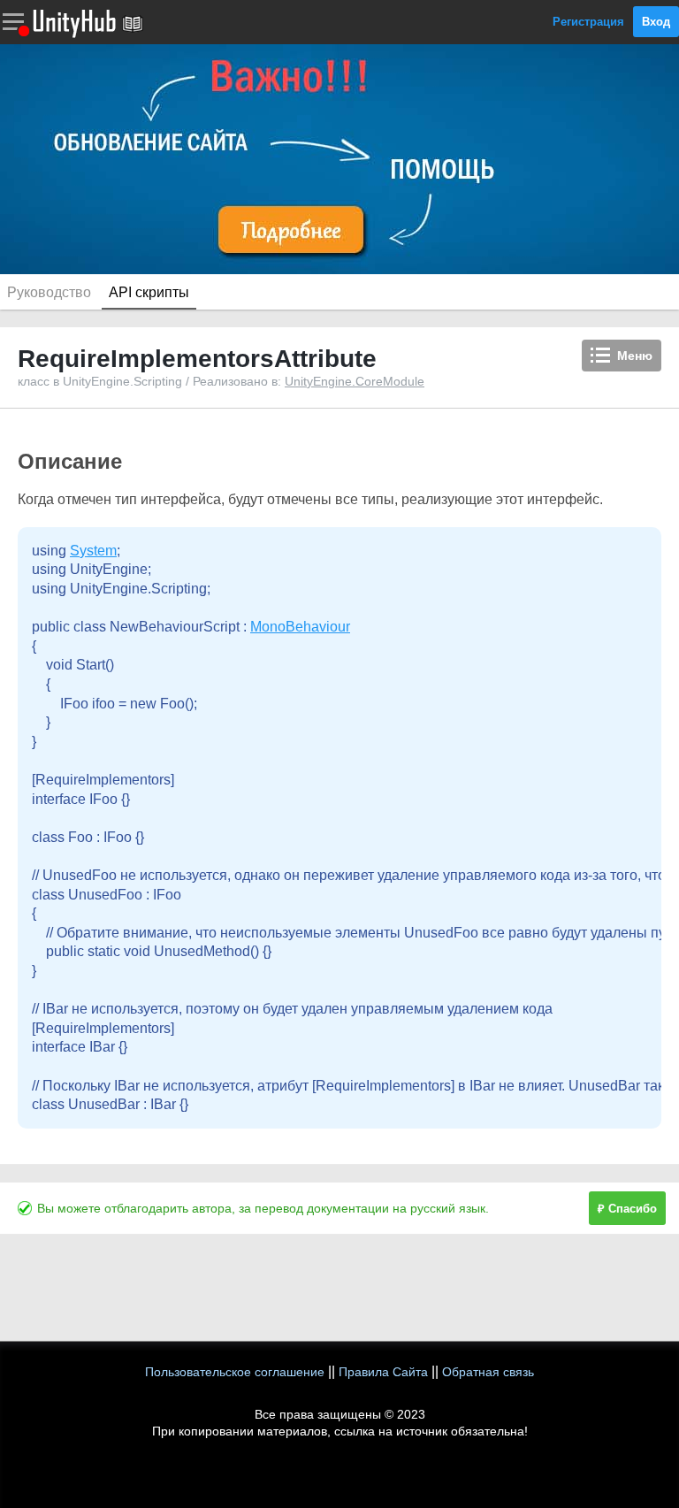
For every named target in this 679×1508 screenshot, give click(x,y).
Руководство (49, 292)
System (93, 550)
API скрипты (149, 292)
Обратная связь (488, 1372)
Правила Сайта (383, 1372)
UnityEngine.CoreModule (354, 381)
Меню (634, 355)
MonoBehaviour (300, 626)
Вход (656, 21)
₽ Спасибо (627, 1208)
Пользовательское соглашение (234, 1372)
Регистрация (588, 21)
